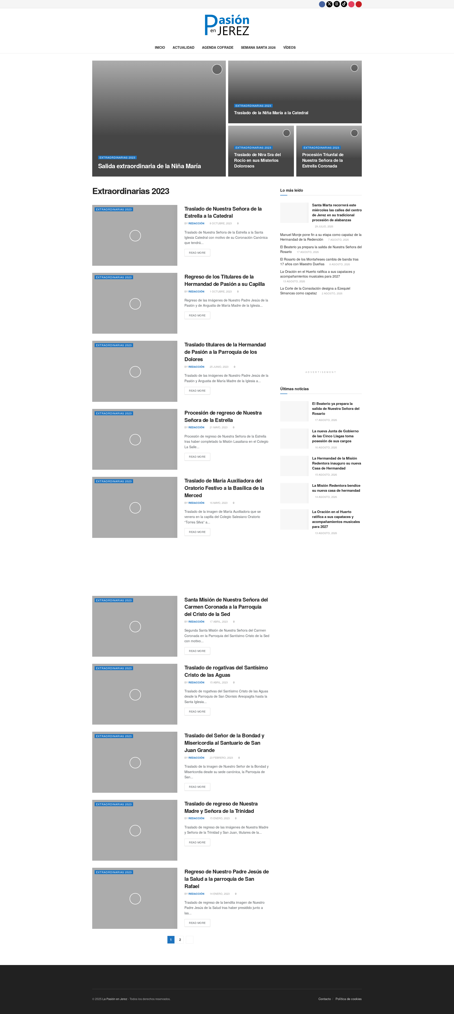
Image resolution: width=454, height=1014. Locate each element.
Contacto (325, 998)
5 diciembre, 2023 (248, 122)
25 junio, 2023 (218, 366)
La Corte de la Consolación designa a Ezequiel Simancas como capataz (315, 290)
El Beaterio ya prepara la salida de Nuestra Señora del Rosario (321, 249)
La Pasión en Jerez (114, 999)
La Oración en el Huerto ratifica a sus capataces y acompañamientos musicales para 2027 (317, 274)
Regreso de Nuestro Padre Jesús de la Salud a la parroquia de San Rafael (226, 879)
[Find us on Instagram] (351, 4)
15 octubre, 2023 (316, 175)
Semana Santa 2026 (258, 47)
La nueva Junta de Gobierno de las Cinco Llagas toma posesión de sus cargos (335, 435)
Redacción (110, 175)
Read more (199, 252)
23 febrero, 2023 (221, 757)
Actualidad (183, 47)
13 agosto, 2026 (293, 281)
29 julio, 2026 (323, 226)
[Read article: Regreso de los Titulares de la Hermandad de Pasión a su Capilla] (134, 303)
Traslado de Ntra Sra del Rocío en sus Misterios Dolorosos (257, 160)
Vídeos (289, 47)
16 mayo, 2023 (218, 503)
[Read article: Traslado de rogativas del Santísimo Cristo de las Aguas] (134, 694)
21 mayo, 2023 (218, 427)
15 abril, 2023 (218, 682)
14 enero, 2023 (219, 893)
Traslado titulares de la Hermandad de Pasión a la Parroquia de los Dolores (225, 352)
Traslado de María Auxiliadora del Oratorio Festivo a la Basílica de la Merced (224, 488)
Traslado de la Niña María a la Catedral (271, 113)
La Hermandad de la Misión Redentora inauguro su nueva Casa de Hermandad (336, 463)
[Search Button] (360, 47)
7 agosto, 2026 (338, 239)
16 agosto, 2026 (325, 447)
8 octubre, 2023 (220, 223)
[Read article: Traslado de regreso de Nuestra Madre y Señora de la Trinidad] (134, 830)
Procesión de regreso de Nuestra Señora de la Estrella (223, 416)
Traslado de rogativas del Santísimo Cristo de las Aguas (226, 671)
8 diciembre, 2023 (135, 175)
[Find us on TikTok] (344, 4)
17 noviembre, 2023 (249, 175)
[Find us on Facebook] (322, 4)
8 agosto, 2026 (339, 264)
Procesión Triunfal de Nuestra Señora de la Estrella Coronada (323, 160)
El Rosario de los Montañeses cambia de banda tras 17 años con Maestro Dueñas (319, 261)
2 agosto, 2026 (331, 293)
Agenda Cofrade (217, 47)
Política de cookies (349, 998)
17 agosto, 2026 (307, 252)
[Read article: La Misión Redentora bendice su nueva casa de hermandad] (294, 493)
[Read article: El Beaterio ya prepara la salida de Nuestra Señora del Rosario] (294, 411)
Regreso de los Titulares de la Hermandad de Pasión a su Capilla (224, 280)
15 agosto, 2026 (325, 474)
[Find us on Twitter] (329, 4)
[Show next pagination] (189, 940)
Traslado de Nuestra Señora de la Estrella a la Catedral (223, 212)
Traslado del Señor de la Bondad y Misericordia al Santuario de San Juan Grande (224, 742)
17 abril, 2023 (218, 621)
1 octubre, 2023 (220, 291)
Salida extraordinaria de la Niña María (149, 165)
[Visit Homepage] (227, 25)
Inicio (160, 47)
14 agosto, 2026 (325, 497)
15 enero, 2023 (219, 818)
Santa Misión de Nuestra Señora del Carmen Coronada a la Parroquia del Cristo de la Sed (226, 607)
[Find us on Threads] (337, 4)
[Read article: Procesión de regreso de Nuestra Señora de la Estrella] (134, 439)
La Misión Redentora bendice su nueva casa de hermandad (336, 488)
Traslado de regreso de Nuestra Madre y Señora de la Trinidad (221, 807)
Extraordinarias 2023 (117, 157)
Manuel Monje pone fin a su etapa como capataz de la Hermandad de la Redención (321, 237)
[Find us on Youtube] (359, 4)
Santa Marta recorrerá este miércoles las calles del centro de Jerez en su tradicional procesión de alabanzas (337, 212)
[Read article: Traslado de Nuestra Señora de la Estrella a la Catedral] (134, 235)
